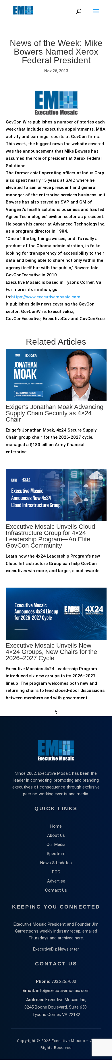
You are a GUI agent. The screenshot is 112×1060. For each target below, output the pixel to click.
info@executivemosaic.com (63, 990)
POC (56, 872)
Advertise (56, 881)
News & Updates (56, 862)
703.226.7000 (63, 981)
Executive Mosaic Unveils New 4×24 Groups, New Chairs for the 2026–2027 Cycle (51, 652)
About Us (56, 835)
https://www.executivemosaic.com (45, 297)
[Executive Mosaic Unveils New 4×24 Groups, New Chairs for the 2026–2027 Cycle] (56, 663)
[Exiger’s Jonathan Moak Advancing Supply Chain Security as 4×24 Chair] (56, 425)
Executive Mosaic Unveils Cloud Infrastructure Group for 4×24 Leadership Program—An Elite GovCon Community (50, 536)
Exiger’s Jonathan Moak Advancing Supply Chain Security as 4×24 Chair (54, 413)
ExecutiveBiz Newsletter (56, 949)
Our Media (56, 844)
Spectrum (56, 853)
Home (56, 826)
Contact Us (56, 890)
